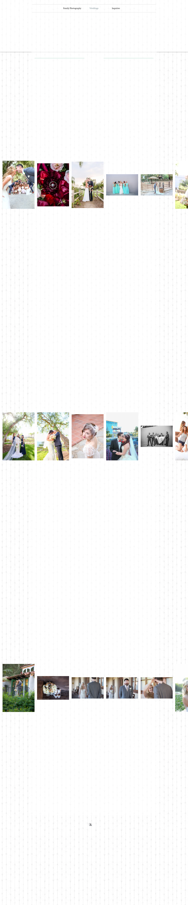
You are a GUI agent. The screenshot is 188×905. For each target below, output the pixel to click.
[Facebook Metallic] (90, 824)
